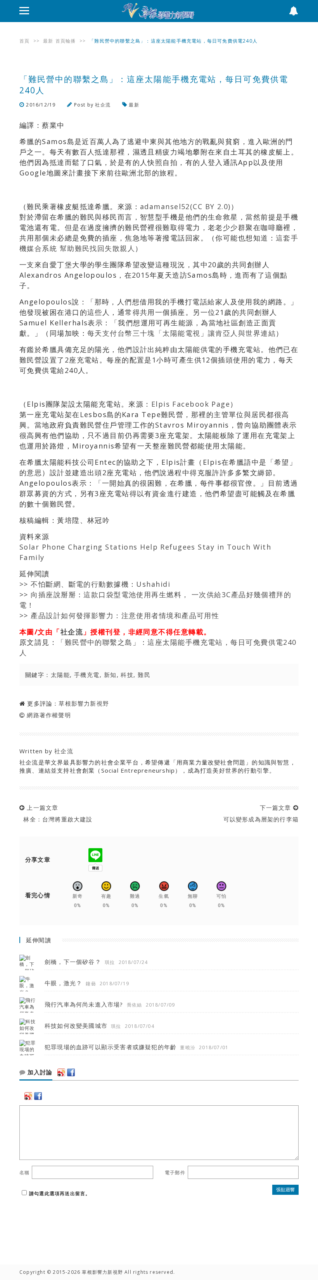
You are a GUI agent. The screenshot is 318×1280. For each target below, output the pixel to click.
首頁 (24, 41)
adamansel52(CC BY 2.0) (185, 206)
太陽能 (60, 675)
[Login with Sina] (61, 1072)
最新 (48, 41)
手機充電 (87, 675)
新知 (110, 675)
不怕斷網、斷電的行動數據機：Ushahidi (100, 584)
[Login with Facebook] (71, 1072)
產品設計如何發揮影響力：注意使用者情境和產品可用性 (126, 615)
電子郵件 (175, 1172)
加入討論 (39, 1072)
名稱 (24, 1172)
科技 (127, 675)
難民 (144, 675)
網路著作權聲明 (49, 715)
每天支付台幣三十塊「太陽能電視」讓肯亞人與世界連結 (181, 333)
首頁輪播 (65, 41)
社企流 (103, 104)
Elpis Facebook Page (190, 404)
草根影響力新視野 (84, 703)
